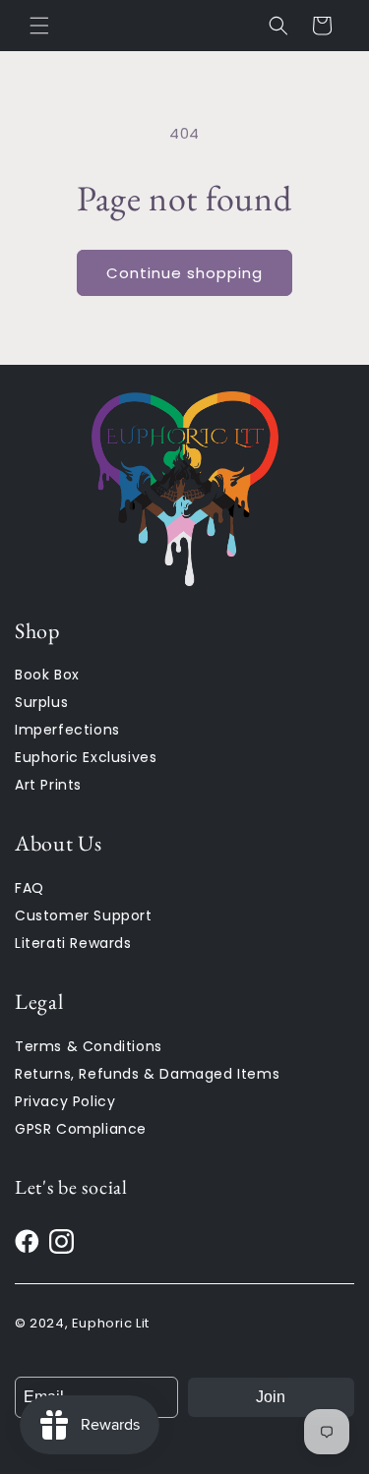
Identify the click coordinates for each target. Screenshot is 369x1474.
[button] (39, 25)
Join (270, 1396)
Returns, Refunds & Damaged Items (147, 1074)
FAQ (29, 888)
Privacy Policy (65, 1101)
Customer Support (84, 915)
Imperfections (67, 729)
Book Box (47, 674)
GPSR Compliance (81, 1129)
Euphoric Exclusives (85, 757)
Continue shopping (184, 273)
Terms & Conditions (88, 1046)
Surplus (41, 702)
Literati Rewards (73, 943)
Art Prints (48, 785)
